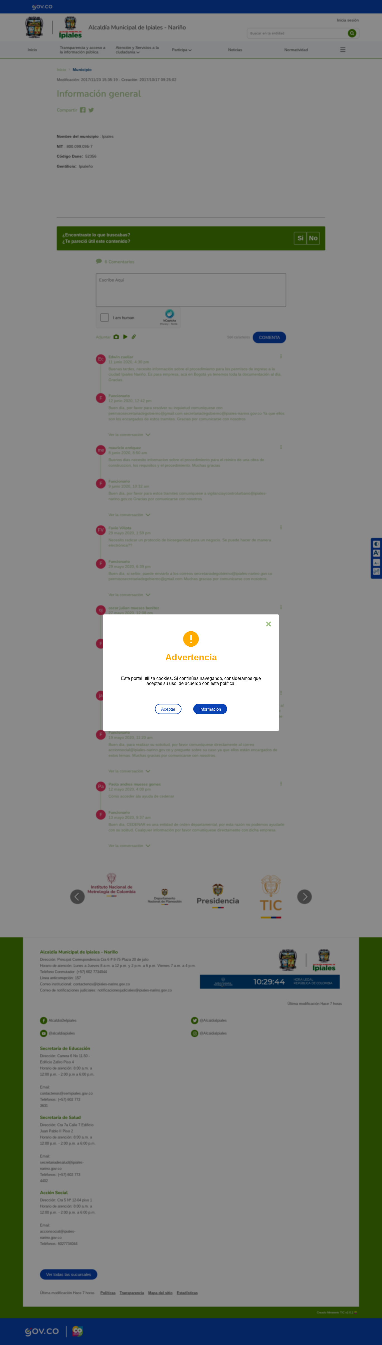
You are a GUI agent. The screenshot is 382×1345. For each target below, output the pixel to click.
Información (210, 708)
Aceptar (168, 708)
